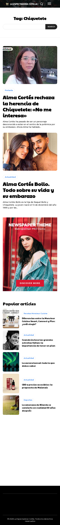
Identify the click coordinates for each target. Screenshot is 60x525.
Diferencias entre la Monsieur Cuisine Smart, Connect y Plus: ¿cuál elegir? (38, 321)
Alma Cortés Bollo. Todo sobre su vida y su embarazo (28, 189)
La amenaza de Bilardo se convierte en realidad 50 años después (39, 407)
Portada (9, 90)
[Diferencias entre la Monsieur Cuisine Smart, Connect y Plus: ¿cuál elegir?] (11, 318)
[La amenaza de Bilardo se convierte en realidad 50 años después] (11, 405)
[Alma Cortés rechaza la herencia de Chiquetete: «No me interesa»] (30, 65)
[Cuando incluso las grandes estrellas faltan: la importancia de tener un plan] (11, 340)
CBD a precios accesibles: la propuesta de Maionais (37, 386)
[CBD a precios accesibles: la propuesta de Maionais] (11, 383)
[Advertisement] (30, 454)
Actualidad (10, 177)
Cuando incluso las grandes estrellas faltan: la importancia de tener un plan (38, 342)
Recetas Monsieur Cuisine (35, 313)
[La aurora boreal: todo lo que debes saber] (11, 362)
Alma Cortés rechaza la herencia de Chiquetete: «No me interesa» (29, 106)
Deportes (28, 400)
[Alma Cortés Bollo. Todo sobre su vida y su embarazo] (30, 152)
